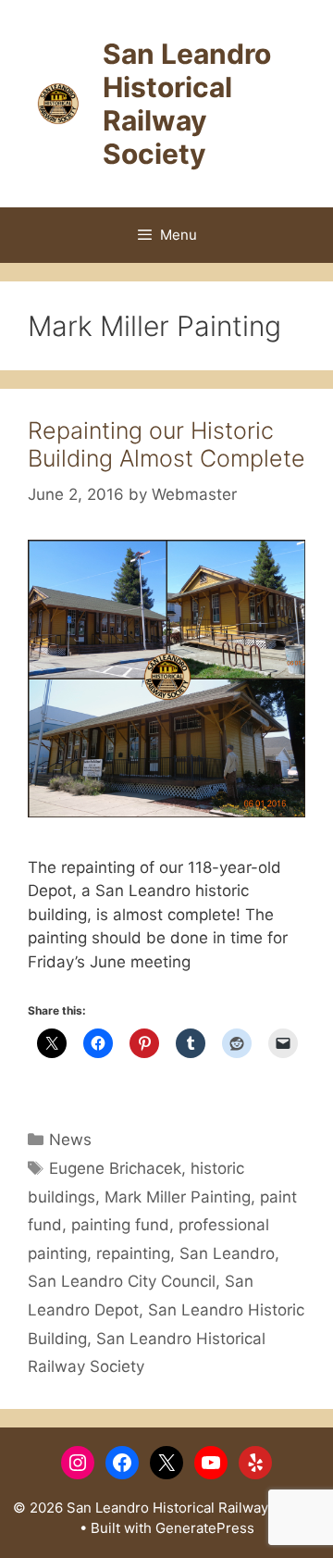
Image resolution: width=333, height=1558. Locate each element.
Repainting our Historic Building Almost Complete (166, 444)
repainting (133, 1253)
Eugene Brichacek (115, 1168)
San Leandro (227, 1253)
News (70, 1139)
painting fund (120, 1224)
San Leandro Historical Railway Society (187, 103)
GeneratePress (204, 1528)
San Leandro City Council (122, 1281)
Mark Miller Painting (178, 1197)
